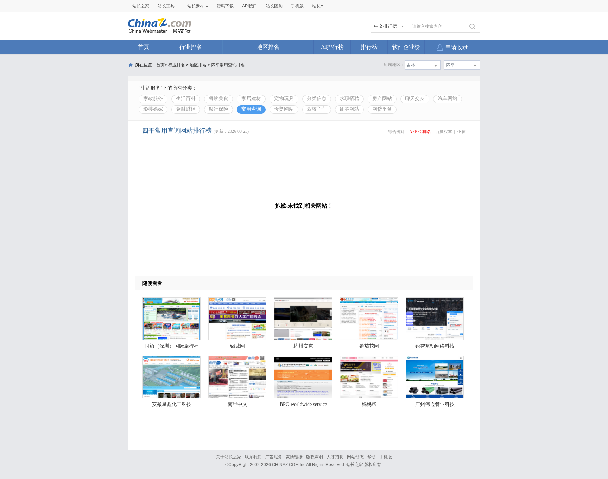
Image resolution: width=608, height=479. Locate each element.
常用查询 (251, 109)
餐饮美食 (218, 98)
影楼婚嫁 (153, 109)
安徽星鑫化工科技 (171, 404)
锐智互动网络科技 (435, 346)
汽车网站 (447, 98)
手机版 (385, 456)
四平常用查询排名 (228, 65)
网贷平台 (382, 109)
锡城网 (237, 346)
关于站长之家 (228, 456)
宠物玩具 (284, 98)
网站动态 (355, 456)
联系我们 (253, 456)
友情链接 (294, 456)
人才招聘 (335, 456)
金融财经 (186, 109)
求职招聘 (349, 98)
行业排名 (190, 47)
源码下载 (225, 6)
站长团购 (274, 6)
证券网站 (349, 109)
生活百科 (186, 98)
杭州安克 (303, 346)
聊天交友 (415, 98)
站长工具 (166, 6)
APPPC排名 (420, 131)
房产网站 (382, 98)
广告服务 (273, 456)
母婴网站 (284, 109)
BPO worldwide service (303, 404)
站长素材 (195, 6)
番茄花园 (369, 346)
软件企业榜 (406, 47)
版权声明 (314, 456)
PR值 (461, 131)
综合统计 (396, 131)
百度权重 (443, 131)
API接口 (249, 6)
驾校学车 (317, 109)
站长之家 (140, 6)
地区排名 (268, 47)
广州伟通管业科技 (435, 404)
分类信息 (317, 98)
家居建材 (251, 98)
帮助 (371, 456)
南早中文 (237, 404)
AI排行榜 (332, 47)
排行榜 (369, 47)
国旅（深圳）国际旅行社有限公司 (172, 347)
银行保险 (218, 109)
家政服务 (153, 98)
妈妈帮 (369, 404)
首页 (143, 47)
